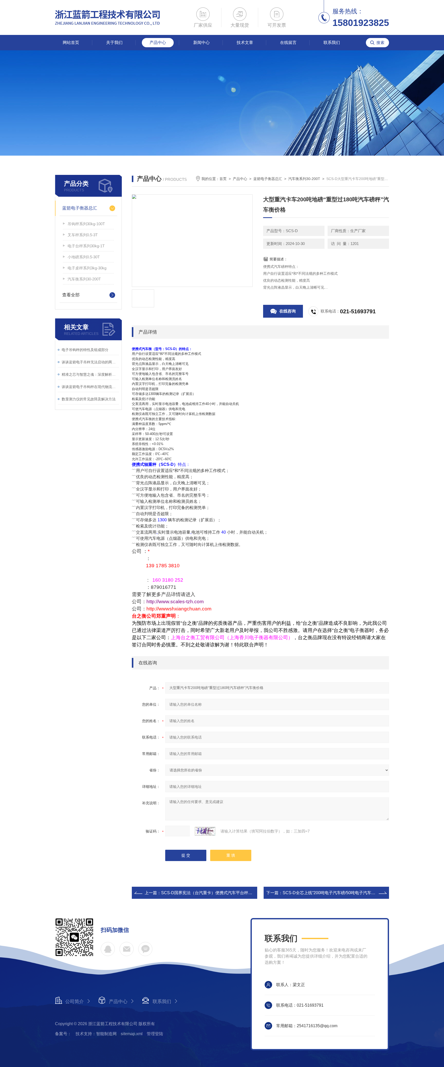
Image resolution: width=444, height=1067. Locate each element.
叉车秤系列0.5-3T (83, 235)
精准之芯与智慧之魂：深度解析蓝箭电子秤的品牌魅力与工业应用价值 (90, 374)
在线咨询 (287, 311)
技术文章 (245, 42)
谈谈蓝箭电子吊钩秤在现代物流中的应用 (90, 387)
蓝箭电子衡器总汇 (79, 208)
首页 (223, 179)
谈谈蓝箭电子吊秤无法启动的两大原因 (90, 362)
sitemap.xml (132, 1034)
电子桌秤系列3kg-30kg (87, 268)
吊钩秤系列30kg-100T (86, 224)
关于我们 (114, 42)
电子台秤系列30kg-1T (86, 246)
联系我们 (331, 42)
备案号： (63, 1034)
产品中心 (158, 42)
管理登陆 (155, 1034)
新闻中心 (201, 42)
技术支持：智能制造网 (96, 1034)
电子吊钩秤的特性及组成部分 (85, 350)
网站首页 (71, 42)
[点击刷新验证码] (205, 831)
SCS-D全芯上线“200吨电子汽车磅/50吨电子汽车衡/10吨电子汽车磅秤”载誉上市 (355, 893)
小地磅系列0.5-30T (84, 257)
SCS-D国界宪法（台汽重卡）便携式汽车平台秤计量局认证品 (217, 893)
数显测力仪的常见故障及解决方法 (89, 399)
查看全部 (71, 294)
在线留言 (288, 42)
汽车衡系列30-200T (84, 279)
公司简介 (74, 1001)
